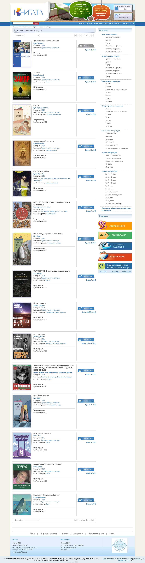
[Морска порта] (21, 347)
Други (48, 82)
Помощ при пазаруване (96, 534)
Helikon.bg (126, 271)
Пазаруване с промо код (102, 23)
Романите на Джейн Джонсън (56, 312)
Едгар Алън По (38, 143)
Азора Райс (37, 273)
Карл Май (36, 398)
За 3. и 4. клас (62, 211)
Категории (25, 27)
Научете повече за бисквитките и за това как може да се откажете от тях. (124, 559)
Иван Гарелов (38, 43)
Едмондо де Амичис (40, 108)
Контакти (126, 23)
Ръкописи (117, 23)
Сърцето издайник (41, 171)
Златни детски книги (54, 114)
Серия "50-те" (51, 214)
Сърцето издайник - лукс (43, 141)
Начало (81, 23)
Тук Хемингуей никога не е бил (46, 41)
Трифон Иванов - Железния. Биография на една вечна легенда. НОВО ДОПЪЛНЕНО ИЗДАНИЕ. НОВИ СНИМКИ (53, 367)
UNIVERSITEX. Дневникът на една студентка (51, 271)
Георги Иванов (38, 372)
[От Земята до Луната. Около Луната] (21, 250)
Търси (36, 23)
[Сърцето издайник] (21, 183)
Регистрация (123, 18)
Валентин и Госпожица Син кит (46, 495)
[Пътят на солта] (21, 316)
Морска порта (39, 334)
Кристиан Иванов (51, 372)
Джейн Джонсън (39, 305)
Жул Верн (37, 236)
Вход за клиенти (125, 15)
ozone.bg (114, 271)
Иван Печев (37, 467)
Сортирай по (19, 35)
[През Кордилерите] (21, 412)
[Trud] (31, 21)
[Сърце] (21, 120)
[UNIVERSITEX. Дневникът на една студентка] (21, 284)
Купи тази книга (88, 78)
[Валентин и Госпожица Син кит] (21, 505)
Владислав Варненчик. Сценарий (47, 464)
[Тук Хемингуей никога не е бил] (21, 54)
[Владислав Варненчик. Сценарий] (21, 476)
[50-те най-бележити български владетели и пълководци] (21, 215)
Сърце (36, 105)
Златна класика (51, 150)
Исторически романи (64, 377)
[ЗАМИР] (21, 86)
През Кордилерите (41, 396)
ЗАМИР (36, 73)
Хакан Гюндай (38, 75)
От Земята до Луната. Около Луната (48, 234)
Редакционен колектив (41, 207)
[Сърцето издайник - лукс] (21, 153)
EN (133, 23)
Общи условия (78, 534)
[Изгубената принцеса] (21, 446)
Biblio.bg (103, 271)
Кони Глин (37, 436)
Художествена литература (42, 27)
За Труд (89, 23)
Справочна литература (49, 211)
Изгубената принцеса (42, 433)
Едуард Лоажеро (39, 497)
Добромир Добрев (65, 372)
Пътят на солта (39, 303)
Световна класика (52, 183)
